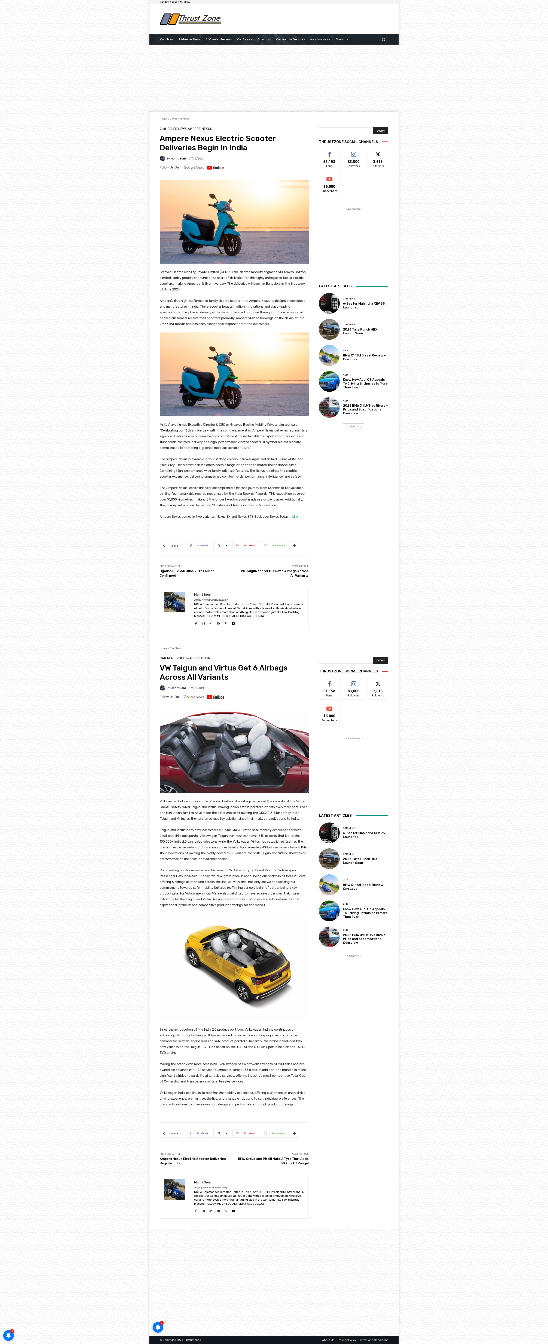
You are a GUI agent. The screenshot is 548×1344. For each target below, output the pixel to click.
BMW (345, 350)
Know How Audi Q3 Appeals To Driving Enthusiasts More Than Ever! (365, 383)
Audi (345, 375)
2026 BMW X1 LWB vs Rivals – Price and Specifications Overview (365, 409)
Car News (349, 299)
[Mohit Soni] (163, 158)
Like (329, 152)
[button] (383, 40)
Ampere (194, 129)
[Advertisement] (309, 19)
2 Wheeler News (179, 119)
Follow (354, 152)
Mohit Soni (178, 158)
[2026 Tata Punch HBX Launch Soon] (329, 329)
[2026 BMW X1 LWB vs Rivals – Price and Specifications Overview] (329, 407)
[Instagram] (203, 622)
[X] (225, 622)
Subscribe (329, 177)
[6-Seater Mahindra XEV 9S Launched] (329, 303)
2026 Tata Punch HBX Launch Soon (360, 331)
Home (163, 119)
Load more (352, 426)
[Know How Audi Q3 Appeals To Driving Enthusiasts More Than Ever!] (329, 381)
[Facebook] (195, 622)
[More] (294, 545)
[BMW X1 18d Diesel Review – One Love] (329, 355)
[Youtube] (233, 622)
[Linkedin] (210, 622)
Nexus (207, 129)
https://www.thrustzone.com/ (211, 600)
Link (295, 517)
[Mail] (218, 622)
